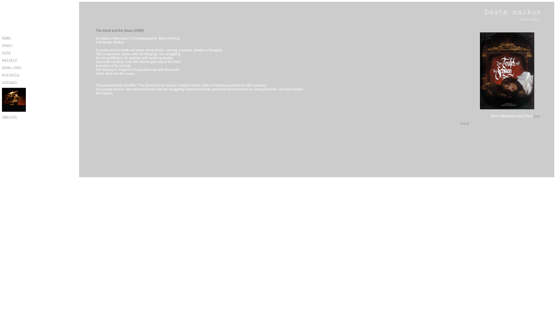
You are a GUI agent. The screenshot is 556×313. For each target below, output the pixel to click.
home (6, 38)
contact (9, 82)
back (464, 123)
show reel (12, 68)
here (536, 116)
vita (6, 53)
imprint (9, 117)
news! (7, 45)
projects (10, 75)
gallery (9, 60)
